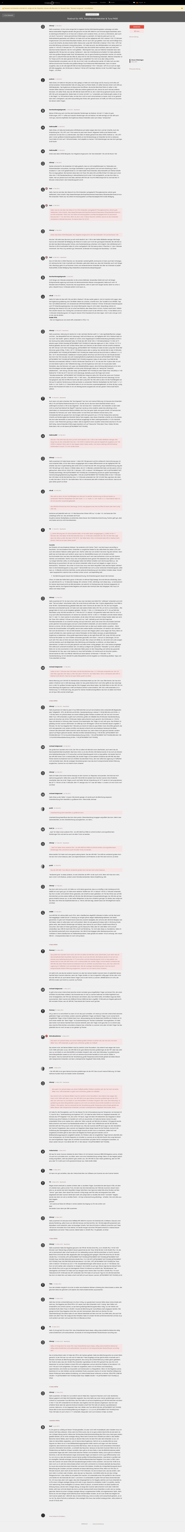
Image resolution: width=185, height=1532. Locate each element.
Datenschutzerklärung (98, 1524)
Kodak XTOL (53, 317)
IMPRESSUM (84, 1524)
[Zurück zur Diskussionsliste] (2, 2)
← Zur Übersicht (8, 15)
